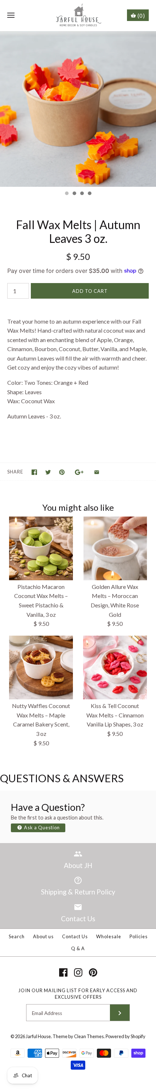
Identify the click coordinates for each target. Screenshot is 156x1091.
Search (17, 936)
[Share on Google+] (79, 472)
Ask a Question (41, 827)
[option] (78, 109)
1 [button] (66, 194)
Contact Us (75, 936)
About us (43, 936)
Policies (139, 936)
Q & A (78, 948)
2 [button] (74, 194)
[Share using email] (96, 472)
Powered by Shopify (125, 1036)
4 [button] (89, 194)
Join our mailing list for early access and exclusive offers (78, 993)
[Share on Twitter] (48, 472)
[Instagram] (78, 972)
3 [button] (81, 194)
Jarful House (38, 1036)
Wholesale (108, 936)
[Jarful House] (78, 15)
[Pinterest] (93, 972)
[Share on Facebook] (34, 472)
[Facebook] (63, 972)
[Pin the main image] (62, 472)
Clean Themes (89, 1036)
